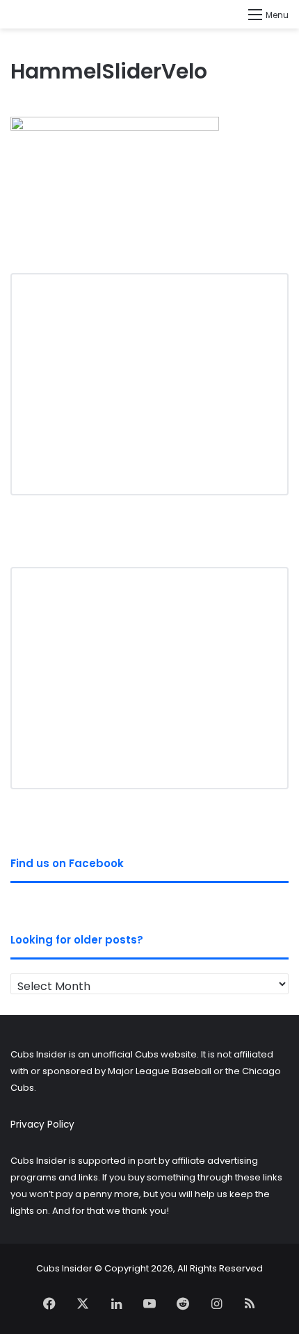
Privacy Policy (42, 1124)
